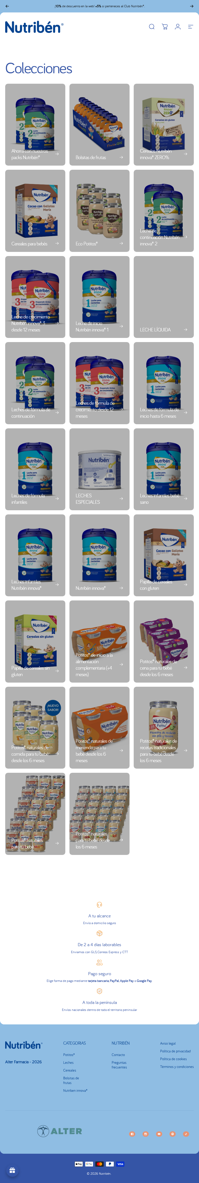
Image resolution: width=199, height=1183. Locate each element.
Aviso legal (168, 1043)
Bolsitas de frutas (71, 1080)
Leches (68, 1062)
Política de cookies (173, 1059)
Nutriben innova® (75, 1090)
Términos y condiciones (177, 1066)
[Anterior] (7, 6)
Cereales (69, 1070)
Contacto (118, 1054)
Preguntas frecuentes (119, 1064)
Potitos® (69, 1054)
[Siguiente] (191, 6)
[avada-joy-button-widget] (12, 1170)
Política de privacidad (175, 1051)
